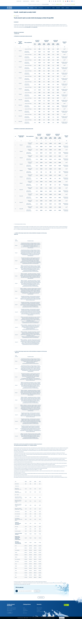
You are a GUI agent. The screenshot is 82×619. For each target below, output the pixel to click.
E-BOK (36, 7)
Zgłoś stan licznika (39, 607)
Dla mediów (38, 610)
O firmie (31, 7)
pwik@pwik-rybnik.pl (59, 4)
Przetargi (58, 7)
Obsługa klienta (48, 7)
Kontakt (67, 7)
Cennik (24, 611)
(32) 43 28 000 (73, 4)
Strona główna (28, 8)
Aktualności (41, 7)
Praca (53, 7)
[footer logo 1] (66, 605)
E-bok (24, 607)
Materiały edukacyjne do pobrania (41, 611)
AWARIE (63, 7)
